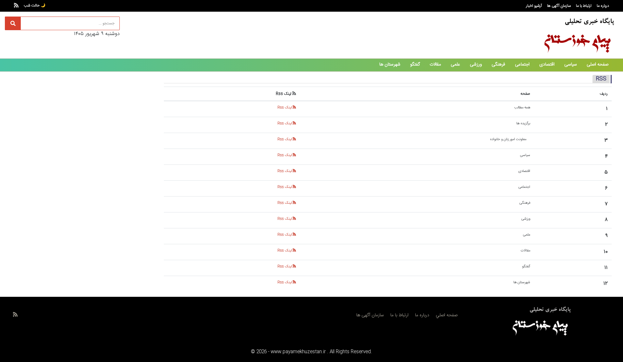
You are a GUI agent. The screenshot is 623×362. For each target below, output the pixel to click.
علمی (455, 64)
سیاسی (570, 64)
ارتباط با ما (584, 6)
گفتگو (415, 64)
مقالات (435, 64)
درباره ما (603, 6)
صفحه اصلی (597, 64)
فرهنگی (498, 64)
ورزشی (476, 64)
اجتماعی (522, 64)
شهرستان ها (389, 64)
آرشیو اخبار (534, 6)
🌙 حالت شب (34, 5)
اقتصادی (547, 64)
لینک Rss (285, 108)
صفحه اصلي (447, 315)
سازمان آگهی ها (559, 6)
